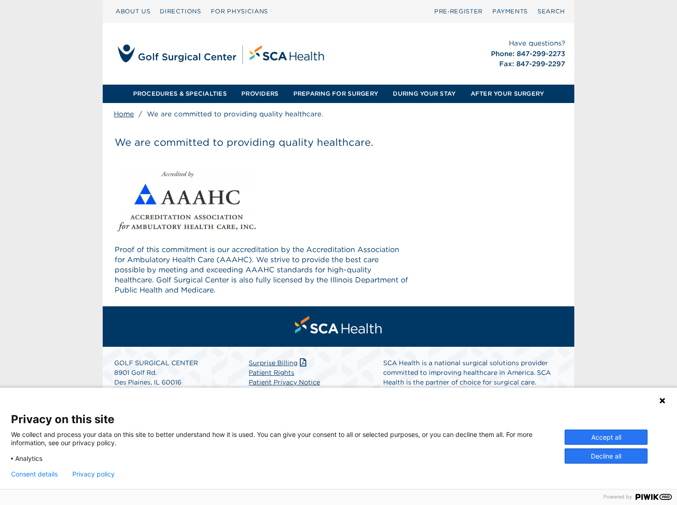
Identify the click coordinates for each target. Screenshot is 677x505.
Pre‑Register (458, 11)
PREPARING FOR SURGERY (335, 93)
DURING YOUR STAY (424, 93)
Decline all (606, 456)
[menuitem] (133, 11)
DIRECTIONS (180, 11)
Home (124, 114)
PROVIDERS (259, 93)
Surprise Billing (273, 363)
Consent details (34, 474)
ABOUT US (133, 11)
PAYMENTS (510, 11)
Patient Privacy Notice (284, 382)
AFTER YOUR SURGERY (507, 93)
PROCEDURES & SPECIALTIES (180, 93)
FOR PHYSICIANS (239, 11)
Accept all (606, 437)
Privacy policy (93, 474)
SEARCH (551, 11)
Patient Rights (271, 372)
